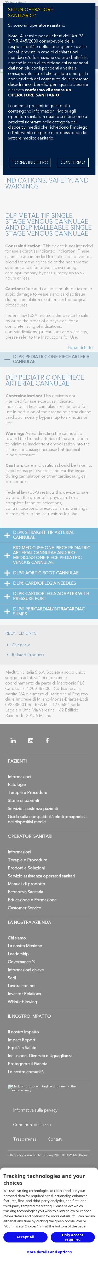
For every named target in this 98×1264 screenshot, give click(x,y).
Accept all (25, 1237)
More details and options (49, 1252)
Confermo (73, 162)
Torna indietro (30, 162)
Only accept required (73, 1237)
